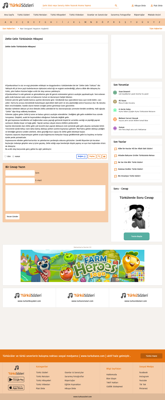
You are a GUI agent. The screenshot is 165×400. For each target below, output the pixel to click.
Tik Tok (142, 384)
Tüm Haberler (155, 28)
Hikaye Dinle (140, 5)
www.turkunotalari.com (82, 301)
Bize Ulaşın (111, 378)
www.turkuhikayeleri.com (29, 301)
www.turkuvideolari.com (136, 301)
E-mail (38, 180)
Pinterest (143, 388)
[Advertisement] (55, 66)
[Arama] (116, 5)
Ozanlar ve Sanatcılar (97, 14)
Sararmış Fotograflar (121, 14)
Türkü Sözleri (23, 14)
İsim (37, 172)
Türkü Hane (151, 355)
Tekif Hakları (112, 382)
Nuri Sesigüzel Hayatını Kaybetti (34, 28)
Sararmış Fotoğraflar (74, 376)
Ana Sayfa (9, 14)
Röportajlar (139, 14)
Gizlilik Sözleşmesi (114, 386)
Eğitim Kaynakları (73, 384)
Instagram (144, 376)
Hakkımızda (111, 374)
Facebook (143, 372)
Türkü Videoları (76, 14)
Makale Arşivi (154, 14)
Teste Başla (136, 236)
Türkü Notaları (40, 14)
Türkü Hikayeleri (58, 14)
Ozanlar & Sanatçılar (74, 372)
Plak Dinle (158, 5)
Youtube (143, 380)
